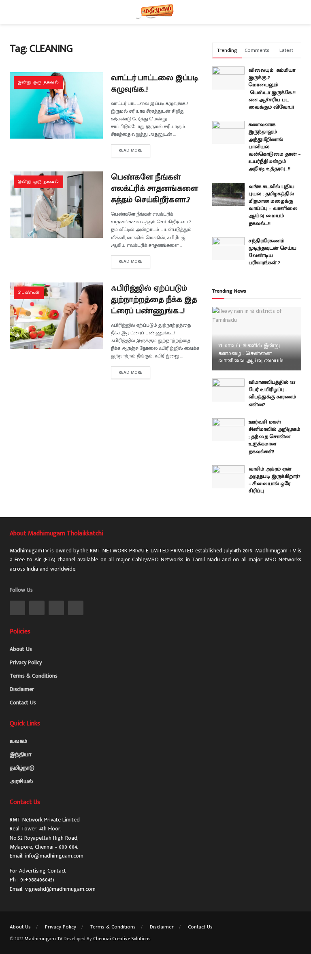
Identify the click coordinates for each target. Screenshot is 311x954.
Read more (131, 150)
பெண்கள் (29, 292)
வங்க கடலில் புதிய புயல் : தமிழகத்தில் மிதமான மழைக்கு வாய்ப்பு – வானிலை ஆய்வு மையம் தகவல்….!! (273, 205)
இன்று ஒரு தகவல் (38, 82)
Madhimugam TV (43, 939)
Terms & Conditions (34, 675)
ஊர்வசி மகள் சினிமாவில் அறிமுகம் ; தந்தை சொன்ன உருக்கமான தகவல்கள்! (274, 436)
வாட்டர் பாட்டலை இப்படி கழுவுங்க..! (154, 83)
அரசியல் (21, 781)
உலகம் (18, 741)
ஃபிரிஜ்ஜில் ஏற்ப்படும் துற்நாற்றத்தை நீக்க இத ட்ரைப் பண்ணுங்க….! (154, 299)
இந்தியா (20, 754)
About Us (21, 649)
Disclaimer (22, 689)
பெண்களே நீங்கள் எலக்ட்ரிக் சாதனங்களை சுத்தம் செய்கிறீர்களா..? (154, 188)
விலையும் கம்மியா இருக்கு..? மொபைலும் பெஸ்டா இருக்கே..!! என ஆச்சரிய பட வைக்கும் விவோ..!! (274, 88)
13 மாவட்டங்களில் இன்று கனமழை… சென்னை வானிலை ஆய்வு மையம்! (250, 353)
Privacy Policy (26, 662)
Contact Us (23, 702)
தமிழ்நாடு (22, 767)
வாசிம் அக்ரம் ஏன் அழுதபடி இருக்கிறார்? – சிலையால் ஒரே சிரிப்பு (274, 480)
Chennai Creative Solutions (121, 939)
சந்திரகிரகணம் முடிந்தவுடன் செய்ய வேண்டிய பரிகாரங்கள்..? (272, 251)
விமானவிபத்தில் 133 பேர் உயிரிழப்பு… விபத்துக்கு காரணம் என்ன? (272, 393)
